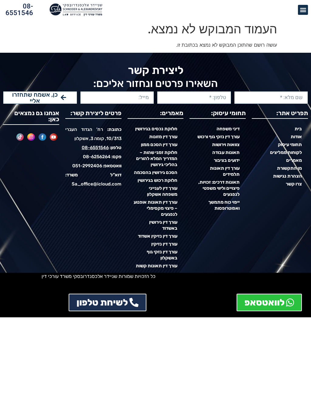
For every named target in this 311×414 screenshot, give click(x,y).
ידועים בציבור (227, 160)
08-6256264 (97, 156)
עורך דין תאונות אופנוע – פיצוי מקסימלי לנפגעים (155, 208)
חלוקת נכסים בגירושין (156, 129)
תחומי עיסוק (290, 144)
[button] (303, 10)
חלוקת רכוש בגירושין (157, 180)
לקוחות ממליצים (286, 152)
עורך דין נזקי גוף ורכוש (218, 136)
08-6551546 (19, 9)
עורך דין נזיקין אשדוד (157, 236)
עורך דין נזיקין (164, 244)
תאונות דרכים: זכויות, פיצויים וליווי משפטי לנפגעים (219, 188)
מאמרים (294, 160)
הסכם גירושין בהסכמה (155, 172)
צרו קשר (294, 184)
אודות (296, 136)
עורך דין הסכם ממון (159, 144)
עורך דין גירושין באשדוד (163, 225)
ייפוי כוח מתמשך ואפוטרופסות (224, 205)
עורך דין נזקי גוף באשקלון (162, 255)
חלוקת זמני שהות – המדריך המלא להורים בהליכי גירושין (156, 158)
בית (298, 129)
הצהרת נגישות (287, 176)
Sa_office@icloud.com (96, 184)
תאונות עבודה (226, 152)
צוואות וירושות (226, 144)
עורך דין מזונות (163, 136)
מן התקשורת (289, 168)
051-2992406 (87, 166)
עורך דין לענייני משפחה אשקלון (162, 191)
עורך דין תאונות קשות (156, 266)
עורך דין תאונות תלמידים (225, 171)
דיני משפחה (228, 129)
